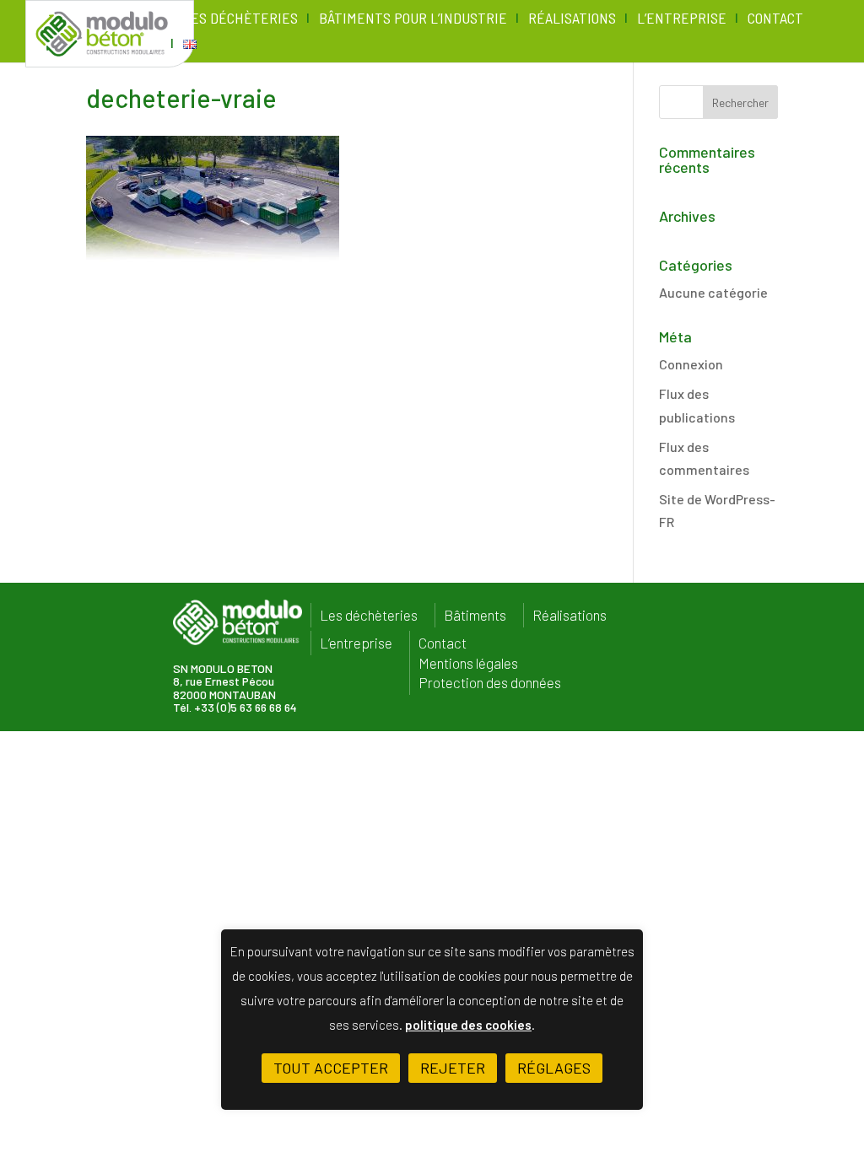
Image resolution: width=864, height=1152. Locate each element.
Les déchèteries (240, 19)
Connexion (691, 364)
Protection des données (489, 683)
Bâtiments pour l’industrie (413, 19)
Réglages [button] (554, 1067)
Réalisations (572, 19)
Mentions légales (468, 663)
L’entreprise (681, 19)
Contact (775, 19)
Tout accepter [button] (330, 1067)
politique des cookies (468, 1024)
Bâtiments (475, 615)
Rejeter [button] (452, 1067)
